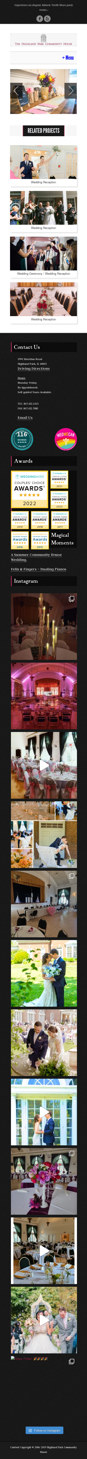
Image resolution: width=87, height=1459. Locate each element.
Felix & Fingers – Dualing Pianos (38, 569)
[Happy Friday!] (44, 1389)
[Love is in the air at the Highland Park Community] (44, 904)
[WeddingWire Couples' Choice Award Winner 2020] (59, 499)
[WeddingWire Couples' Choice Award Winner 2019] (20, 519)
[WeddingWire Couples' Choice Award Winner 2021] (59, 479)
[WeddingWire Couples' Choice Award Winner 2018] (40, 519)
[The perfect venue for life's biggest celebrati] (44, 696)
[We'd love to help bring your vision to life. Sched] (44, 834)
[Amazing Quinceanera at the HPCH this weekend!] (44, 1181)
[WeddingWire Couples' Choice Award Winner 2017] (60, 519)
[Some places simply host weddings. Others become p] (44, 1112)
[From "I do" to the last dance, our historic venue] (44, 973)
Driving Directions (34, 368)
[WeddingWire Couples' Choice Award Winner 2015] (40, 540)
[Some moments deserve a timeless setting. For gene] (44, 1320)
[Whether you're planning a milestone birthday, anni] (44, 765)
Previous (16, 91)
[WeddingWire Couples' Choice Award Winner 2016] (20, 540)
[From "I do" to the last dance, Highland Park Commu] (44, 1042)
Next (70, 91)
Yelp (47, 18)
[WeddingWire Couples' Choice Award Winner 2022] (29, 489)
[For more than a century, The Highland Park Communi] (44, 1250)
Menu (70, 57)
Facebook (39, 18)
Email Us (25, 417)
